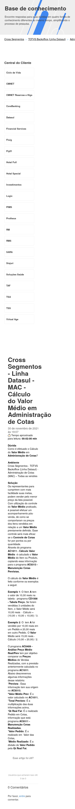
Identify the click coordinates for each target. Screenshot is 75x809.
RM (8, 229)
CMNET (10, 83)
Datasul (10, 117)
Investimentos (13, 184)
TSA (8, 296)
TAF (8, 285)
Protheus (11, 218)
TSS (8, 308)
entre (22, 796)
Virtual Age (12, 319)
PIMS (9, 207)
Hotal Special (13, 173)
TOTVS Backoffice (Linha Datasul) (47, 39)
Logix (9, 196)
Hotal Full (11, 162)
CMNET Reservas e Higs (19, 95)
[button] (23, 764)
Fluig (9, 139)
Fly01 (9, 151)
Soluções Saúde (15, 274)
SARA (9, 252)
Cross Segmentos (14, 39)
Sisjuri (9, 263)
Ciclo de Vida (13, 72)
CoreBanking (13, 106)
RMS (8, 240)
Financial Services (16, 128)
